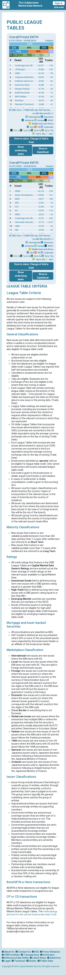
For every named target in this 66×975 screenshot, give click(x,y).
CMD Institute (12, 954)
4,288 (41, 85)
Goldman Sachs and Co (26, 81)
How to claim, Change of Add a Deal (31, 140)
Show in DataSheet (43, 150)
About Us (9, 951)
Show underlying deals (21, 150)
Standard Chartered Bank (27, 104)
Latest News (39, 957)
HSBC (17, 73)
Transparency (31, 954)
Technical (19, 960)
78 (51, 73)
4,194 (41, 89)
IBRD (17, 199)
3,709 (41, 226)
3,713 (41, 222)
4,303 (41, 81)
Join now (59, 7)
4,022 (41, 214)
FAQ (36, 951)
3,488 (41, 104)
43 (51, 89)
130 (51, 69)
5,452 (41, 203)
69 (51, 96)
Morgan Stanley (22, 89)
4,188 (41, 93)
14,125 (40, 191)
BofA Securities (22, 93)
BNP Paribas (20, 96)
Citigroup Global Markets (26, 77)
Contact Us (24, 951)
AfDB (17, 214)
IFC (16, 210)
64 (51, 226)
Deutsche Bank (22, 85)
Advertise (55, 957)
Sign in (58, 3)
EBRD (17, 191)
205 (51, 218)
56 (51, 230)
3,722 (41, 218)
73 (51, 93)
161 (51, 195)
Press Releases (51, 951)
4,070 (41, 100)
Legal (7, 960)
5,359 (41, 210)
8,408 (41, 69)
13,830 (40, 195)
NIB (16, 230)
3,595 (41, 230)
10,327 (40, 65)
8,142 (41, 73)
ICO (16, 207)
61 (51, 85)
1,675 (50, 222)
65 (51, 81)
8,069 (41, 77)
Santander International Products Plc (32, 222)
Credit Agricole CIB (24, 65)
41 (51, 104)
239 (51, 191)
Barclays (19, 100)
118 (51, 210)
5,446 (41, 207)
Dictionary (48, 954)
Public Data (46, 960)
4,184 (41, 96)
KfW (17, 203)
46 (51, 100)
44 (51, 207)
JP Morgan (20, 69)
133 (51, 65)
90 (51, 77)
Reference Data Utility (16, 957)
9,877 (41, 199)
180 (51, 199)
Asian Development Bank (27, 195)
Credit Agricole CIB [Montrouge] (29, 218)
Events (32, 960)
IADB (17, 226)
